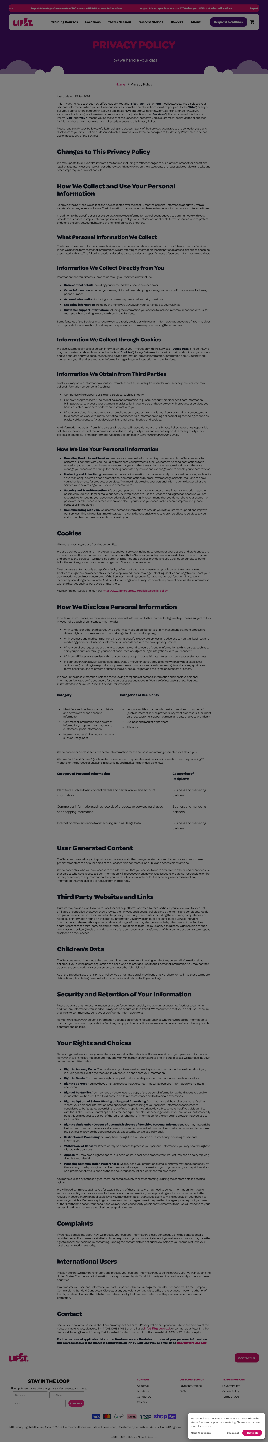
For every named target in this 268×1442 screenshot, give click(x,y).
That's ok (252, 1432)
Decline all (233, 1432)
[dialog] (226, 1426)
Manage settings (201, 1432)
